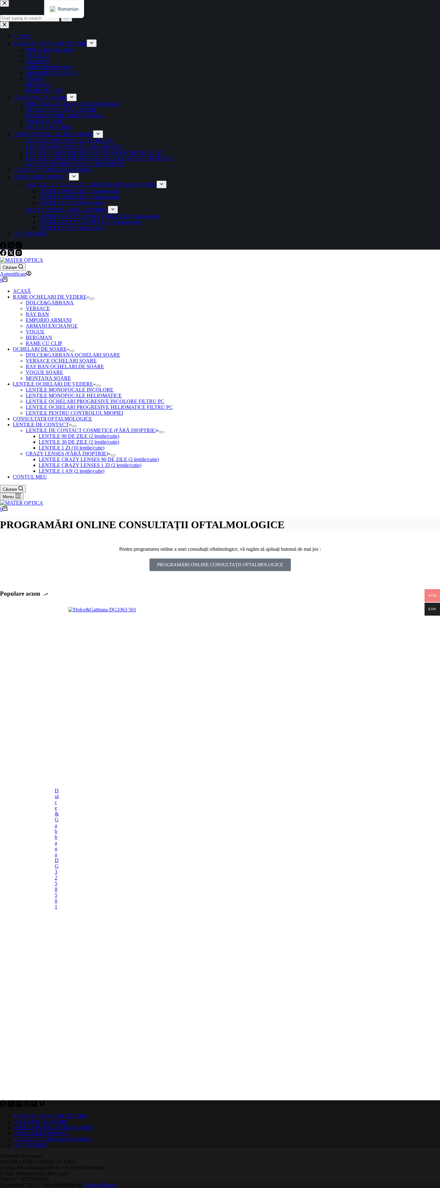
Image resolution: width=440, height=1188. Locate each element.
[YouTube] (35, 1105)
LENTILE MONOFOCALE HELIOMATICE (74, 395)
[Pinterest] (27, 1105)
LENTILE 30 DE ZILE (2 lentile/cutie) (79, 442)
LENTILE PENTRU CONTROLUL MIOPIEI (74, 413)
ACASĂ (22, 291)
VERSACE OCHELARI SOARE (61, 360)
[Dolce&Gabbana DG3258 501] (24, 849)
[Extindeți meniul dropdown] (91, 299)
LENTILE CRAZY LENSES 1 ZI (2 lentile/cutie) (90, 465)
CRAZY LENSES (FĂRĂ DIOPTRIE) (67, 453)
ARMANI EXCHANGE (52, 326)
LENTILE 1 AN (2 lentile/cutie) (71, 471)
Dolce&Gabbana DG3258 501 (57, 848)
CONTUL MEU (30, 477)
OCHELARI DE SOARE (40, 349)
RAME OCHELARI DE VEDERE (50, 297)
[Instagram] (18, 254)
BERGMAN (39, 337)
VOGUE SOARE (44, 372)
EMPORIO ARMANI (49, 320)
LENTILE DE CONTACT (41, 424)
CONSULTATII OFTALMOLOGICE (52, 418)
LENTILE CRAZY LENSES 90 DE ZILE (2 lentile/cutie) (99, 459)
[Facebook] (4, 254)
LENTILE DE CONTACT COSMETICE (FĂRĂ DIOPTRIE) (91, 430)
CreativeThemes (100, 1185)
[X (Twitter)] (11, 254)
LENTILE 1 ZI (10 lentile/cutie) (71, 447)
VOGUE (35, 331)
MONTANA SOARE (48, 378)
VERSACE (38, 308)
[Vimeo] (42, 1105)
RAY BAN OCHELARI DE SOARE (65, 366)
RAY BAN (37, 314)
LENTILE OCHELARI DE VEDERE (53, 384)
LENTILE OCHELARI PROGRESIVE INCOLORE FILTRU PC (95, 401)
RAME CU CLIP (44, 343)
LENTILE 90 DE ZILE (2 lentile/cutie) (79, 436)
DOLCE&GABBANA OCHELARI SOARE (73, 355)
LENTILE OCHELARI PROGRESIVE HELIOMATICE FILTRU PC (99, 407)
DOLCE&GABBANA (50, 302)
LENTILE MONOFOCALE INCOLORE (69, 389)
